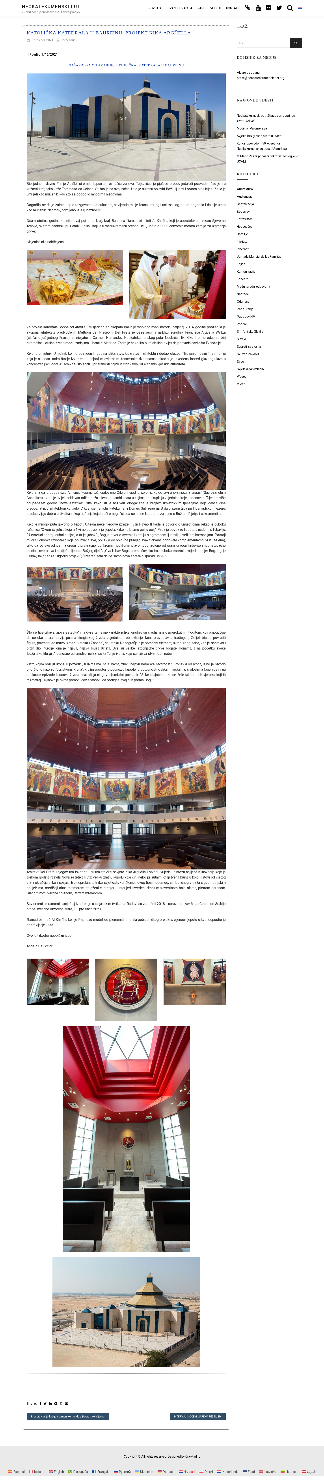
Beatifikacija (245, 204)
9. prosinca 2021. (42, 40)
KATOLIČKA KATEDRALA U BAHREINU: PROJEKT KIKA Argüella (109, 33)
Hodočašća (244, 226)
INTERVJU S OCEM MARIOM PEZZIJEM (197, 1416)
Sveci (240, 361)
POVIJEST (156, 8)
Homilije (242, 234)
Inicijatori (243, 241)
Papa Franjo (245, 309)
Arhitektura (245, 189)
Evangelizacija (180, 8)
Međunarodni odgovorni (253, 286)
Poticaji (242, 324)
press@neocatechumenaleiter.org (260, 78)
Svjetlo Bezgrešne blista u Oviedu (260, 136)
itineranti (243, 249)
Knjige (241, 264)
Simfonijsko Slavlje (250, 331)
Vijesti (215, 8)
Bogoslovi (243, 211)
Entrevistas (245, 219)
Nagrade (243, 294)
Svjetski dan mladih (250, 369)
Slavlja (241, 339)
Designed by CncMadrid (184, 1456)
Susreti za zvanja (249, 346)
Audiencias (244, 196)
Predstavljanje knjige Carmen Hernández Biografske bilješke (67, 1416)
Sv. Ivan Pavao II (248, 354)
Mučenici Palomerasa (252, 128)
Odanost (243, 301)
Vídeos (241, 376)
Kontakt (233, 8)
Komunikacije (246, 271)
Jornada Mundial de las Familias (259, 256)
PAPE (201, 8)
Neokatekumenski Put (51, 6)
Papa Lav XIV (246, 316)
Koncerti (242, 279)
